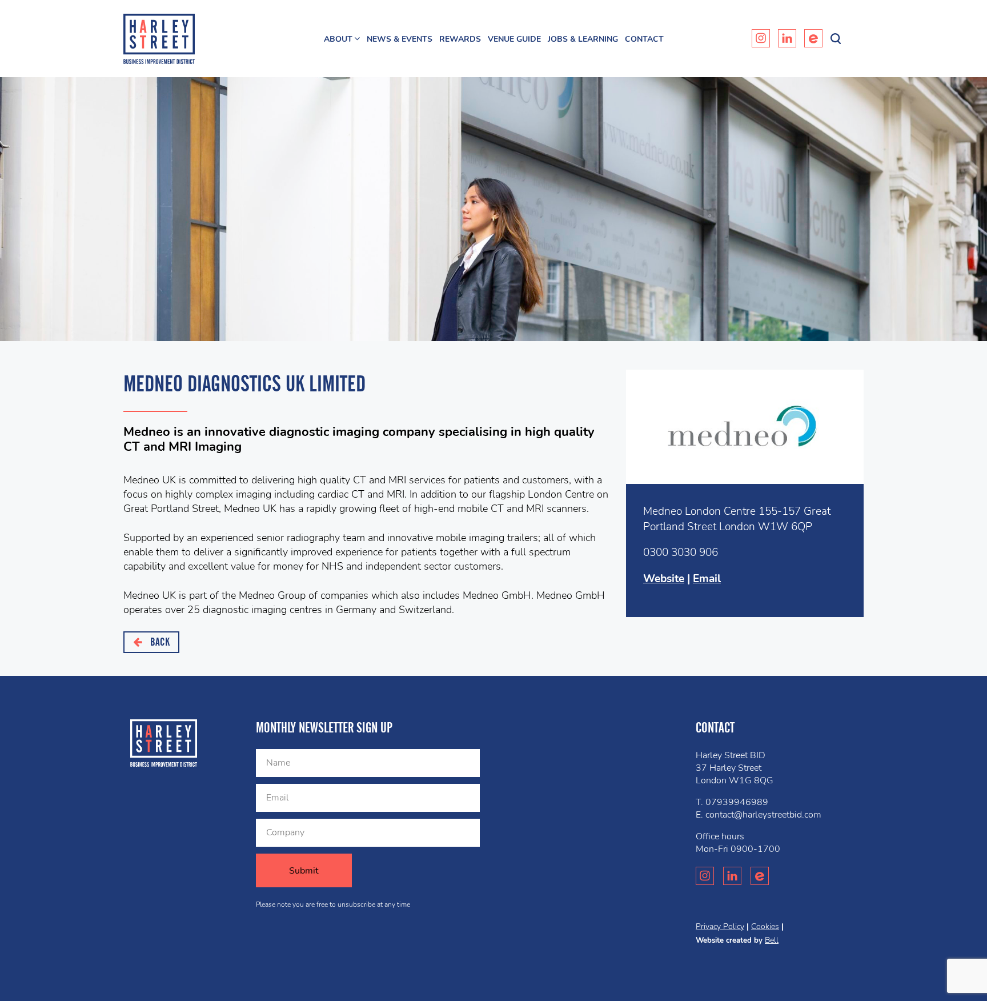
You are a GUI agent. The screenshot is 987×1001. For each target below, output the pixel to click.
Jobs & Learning (583, 39)
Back (159, 641)
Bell (772, 940)
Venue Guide (514, 39)
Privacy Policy (720, 926)
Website (663, 578)
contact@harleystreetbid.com (763, 814)
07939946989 (736, 802)
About (338, 39)
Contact (644, 39)
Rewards (460, 39)
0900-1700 (755, 849)
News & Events (399, 39)
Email (707, 578)
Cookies (765, 926)
